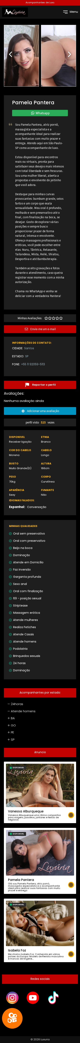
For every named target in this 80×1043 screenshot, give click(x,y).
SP (27, 356)
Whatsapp (43, 113)
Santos (29, 348)
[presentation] (11, 53)
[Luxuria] (15, 12)
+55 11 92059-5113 (33, 364)
